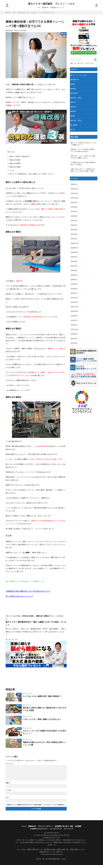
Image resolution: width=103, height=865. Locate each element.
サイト (8, 797)
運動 (25, 30)
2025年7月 (74, 211)
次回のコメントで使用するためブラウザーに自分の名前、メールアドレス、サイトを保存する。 (36, 804)
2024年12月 (74, 243)
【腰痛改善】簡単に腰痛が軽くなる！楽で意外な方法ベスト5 (28, 591)
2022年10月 (74, 311)
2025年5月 (74, 220)
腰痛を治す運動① (14, 160)
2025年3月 (74, 229)
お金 (73, 129)
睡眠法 (74, 88)
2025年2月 (74, 234)
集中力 (74, 102)
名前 (8, 783)
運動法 (11, 30)
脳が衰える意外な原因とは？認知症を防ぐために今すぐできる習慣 (44, 709)
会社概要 (78, 826)
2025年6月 (74, 216)
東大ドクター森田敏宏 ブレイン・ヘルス (51, 3)
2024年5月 (74, 275)
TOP (38, 7)
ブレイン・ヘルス (89, 63)
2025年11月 (74, 193)
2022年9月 (74, 316)
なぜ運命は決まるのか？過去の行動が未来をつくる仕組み (83, 163)
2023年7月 (74, 293)
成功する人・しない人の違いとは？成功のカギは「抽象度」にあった (83, 157)
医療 (73, 116)
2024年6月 (74, 270)
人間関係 (75, 125)
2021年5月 (74, 338)
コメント (9, 763)
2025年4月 (74, 225)
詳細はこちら (52, 845)
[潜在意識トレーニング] (83, 370)
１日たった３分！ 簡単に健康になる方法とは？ (42, 719)
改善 (16, 30)
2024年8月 (74, 261)
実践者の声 (45, 7)
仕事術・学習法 (77, 120)
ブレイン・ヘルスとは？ (79, 75)
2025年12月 (74, 189)
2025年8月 (74, 207)
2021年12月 (74, 329)
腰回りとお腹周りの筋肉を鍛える (19, 156)
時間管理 (75, 93)
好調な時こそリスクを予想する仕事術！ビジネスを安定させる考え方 (83, 150)
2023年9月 (74, 284)
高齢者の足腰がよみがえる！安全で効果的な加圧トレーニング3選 (44, 743)
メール (8, 790)
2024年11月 (74, 248)
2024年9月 (74, 257)
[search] (95, 60)
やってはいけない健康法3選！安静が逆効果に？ (42, 696)
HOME (9, 12)
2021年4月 (74, 343)
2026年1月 (74, 184)
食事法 (74, 107)
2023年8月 (74, 288)
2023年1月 (74, 298)
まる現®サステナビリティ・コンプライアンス (46, 829)
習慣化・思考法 (77, 98)
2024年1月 (74, 279)
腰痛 (22, 30)
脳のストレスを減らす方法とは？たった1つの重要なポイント (83, 144)
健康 (14, 12)
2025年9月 (74, 202)
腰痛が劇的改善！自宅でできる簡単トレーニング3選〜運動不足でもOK (36, 12)
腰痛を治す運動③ (14, 167)
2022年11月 (74, 307)
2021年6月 (74, 334)
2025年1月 (74, 239)
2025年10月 (74, 198)
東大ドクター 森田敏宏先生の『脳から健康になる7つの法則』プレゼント (31, 174)
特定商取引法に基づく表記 (64, 826)
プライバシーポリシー (45, 826)
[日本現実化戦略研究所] (83, 354)
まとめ (11, 170)
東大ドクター (80, 63)
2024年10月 (74, 252)
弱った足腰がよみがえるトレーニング (19, 596)
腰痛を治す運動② (14, 163)
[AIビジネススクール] (83, 386)
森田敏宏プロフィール (57, 7)
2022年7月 (74, 320)
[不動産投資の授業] (83, 378)
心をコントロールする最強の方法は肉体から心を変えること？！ (45, 732)
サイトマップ (68, 829)
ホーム (24, 826)
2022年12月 (74, 302)
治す (19, 30)
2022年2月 (74, 325)
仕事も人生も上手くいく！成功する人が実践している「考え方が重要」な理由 (83, 170)
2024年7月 (74, 266)
